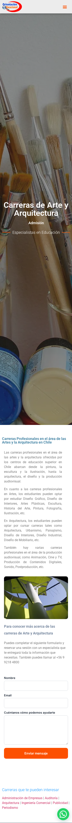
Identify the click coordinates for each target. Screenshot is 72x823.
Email (8, 695)
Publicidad (60, 803)
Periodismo (10, 808)
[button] (65, 6)
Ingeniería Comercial (36, 803)
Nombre (9, 678)
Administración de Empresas (22, 798)
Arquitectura (10, 803)
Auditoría (51, 798)
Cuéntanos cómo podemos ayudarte (29, 712)
